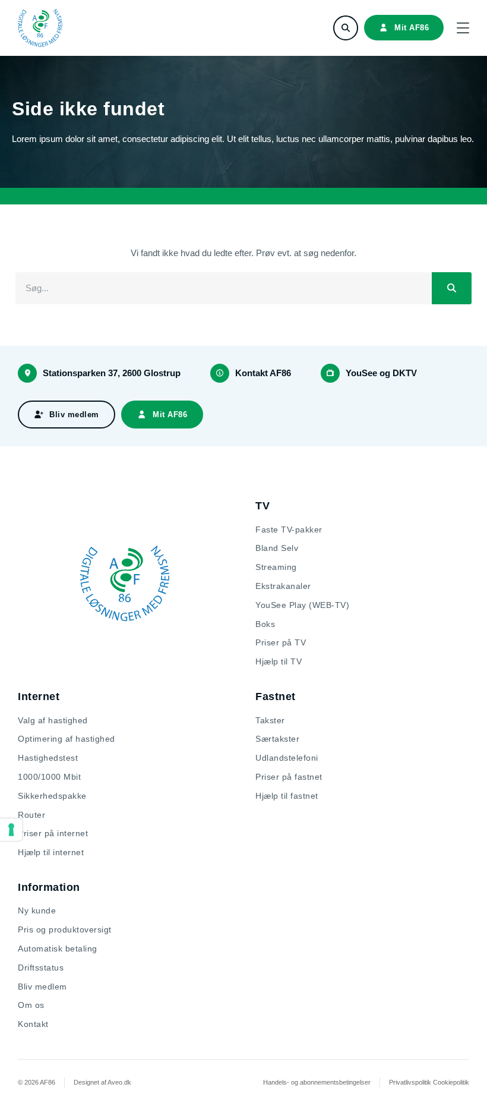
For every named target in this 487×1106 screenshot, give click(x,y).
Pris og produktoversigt (65, 929)
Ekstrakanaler (283, 586)
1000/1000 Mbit (49, 777)
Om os (31, 1005)
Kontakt (33, 1024)
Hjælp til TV (278, 661)
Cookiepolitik (451, 1082)
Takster (270, 720)
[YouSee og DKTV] (330, 373)
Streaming (276, 567)
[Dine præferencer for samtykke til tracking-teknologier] (11, 829)
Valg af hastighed (53, 720)
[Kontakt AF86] (219, 373)
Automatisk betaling (57, 948)
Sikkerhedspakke (52, 796)
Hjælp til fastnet (286, 796)
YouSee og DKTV (381, 373)
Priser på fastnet (288, 777)
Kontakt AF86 (263, 373)
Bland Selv (276, 548)
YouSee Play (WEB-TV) (302, 605)
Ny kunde (37, 910)
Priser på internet (53, 833)
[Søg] (452, 288)
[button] (463, 27)
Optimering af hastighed (66, 738)
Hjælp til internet (51, 852)
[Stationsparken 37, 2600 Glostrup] (27, 373)
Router (31, 815)
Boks (265, 624)
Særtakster (277, 738)
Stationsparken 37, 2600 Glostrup (112, 373)
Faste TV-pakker (288, 529)
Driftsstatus (41, 967)
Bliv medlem (42, 986)
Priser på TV (280, 642)
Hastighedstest (48, 757)
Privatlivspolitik (410, 1082)
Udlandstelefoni (286, 757)
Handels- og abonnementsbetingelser (317, 1082)
